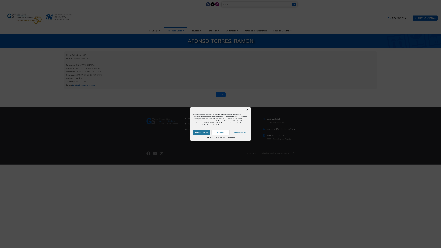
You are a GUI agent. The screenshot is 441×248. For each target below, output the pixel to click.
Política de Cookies (212, 137)
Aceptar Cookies (201, 132)
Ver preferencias (239, 132)
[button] (247, 110)
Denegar (220, 132)
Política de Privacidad (227, 137)
